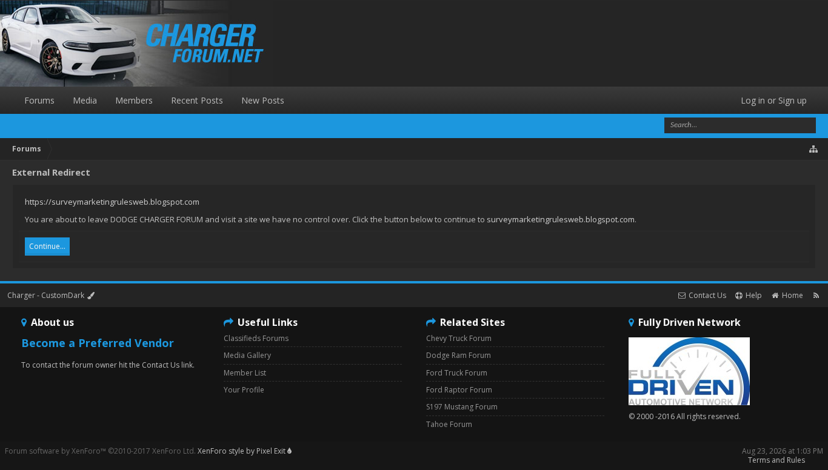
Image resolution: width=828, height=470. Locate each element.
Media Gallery (247, 355)
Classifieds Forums (256, 338)
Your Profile (244, 390)
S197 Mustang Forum (462, 407)
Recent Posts (197, 100)
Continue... (47, 246)
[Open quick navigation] (814, 149)
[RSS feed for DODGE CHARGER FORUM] (816, 295)
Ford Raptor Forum (459, 390)
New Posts (262, 100)
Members (134, 100)
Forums (39, 100)
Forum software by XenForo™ (100, 451)
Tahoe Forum (449, 424)
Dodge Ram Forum (458, 355)
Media (85, 100)
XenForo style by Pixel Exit (242, 451)
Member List (245, 373)
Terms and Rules (776, 460)
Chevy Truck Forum (459, 338)
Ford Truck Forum (456, 373)
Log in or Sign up (774, 100)
